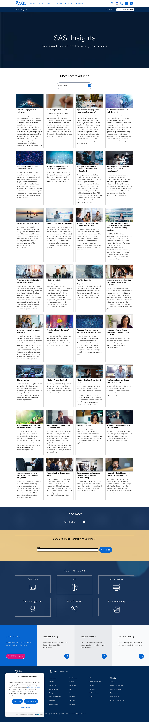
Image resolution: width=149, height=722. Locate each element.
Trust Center (54, 714)
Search (112, 3)
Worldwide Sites (117, 3)
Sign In (131, 3)
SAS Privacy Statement (33, 687)
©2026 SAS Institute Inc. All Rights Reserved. (73, 714)
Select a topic (63, 86)
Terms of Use (44, 714)
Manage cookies (25, 707)
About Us (68, 3)
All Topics (109, 10)
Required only (31, 701)
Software (32, 3)
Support (49, 3)
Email (39, 547)
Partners (59, 3)
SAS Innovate (80, 3)
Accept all (17, 701)
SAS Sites (126, 3)
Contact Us (121, 3)
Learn (41, 3)
